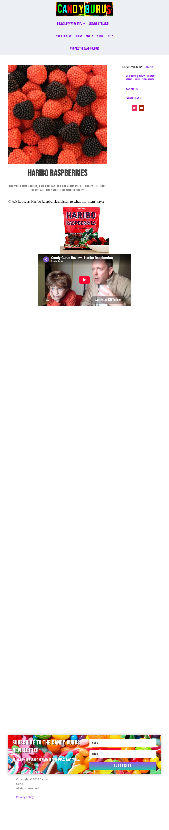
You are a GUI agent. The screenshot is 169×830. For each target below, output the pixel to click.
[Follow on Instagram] (134, 108)
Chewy (142, 76)
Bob (29, 460)
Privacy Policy (25, 797)
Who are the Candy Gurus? (84, 49)
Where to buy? (105, 36)
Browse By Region (99, 23)
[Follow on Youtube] (141, 108)
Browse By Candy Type (69, 23)
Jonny (79, 36)
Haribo (129, 79)
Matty (89, 36)
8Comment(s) (132, 88)
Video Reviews (64, 36)
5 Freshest (131, 76)
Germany (151, 76)
